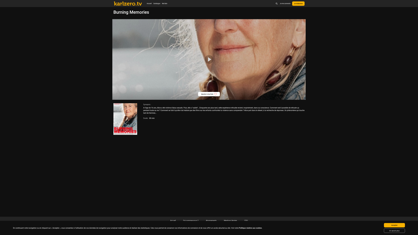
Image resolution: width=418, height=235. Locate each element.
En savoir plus (394, 231)
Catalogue (156, 3)
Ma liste (164, 3)
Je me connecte (285, 3)
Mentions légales (230, 221)
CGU (246, 221)
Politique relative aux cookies (250, 228)
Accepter (394, 225)
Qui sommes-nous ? (190, 221)
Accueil (149, 3)
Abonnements (211, 221)
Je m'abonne (298, 3)
